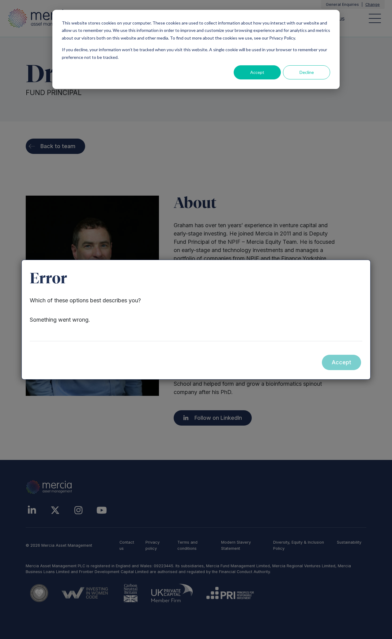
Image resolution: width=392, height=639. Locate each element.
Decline (307, 72)
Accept (257, 72)
